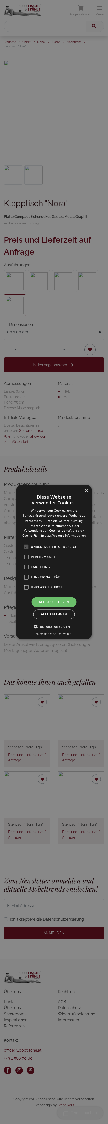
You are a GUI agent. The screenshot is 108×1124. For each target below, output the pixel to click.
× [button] (86, 490)
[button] (54, 626)
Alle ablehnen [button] (54, 614)
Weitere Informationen (69, 535)
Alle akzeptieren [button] (54, 602)
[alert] (54, 562)
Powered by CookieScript (54, 634)
